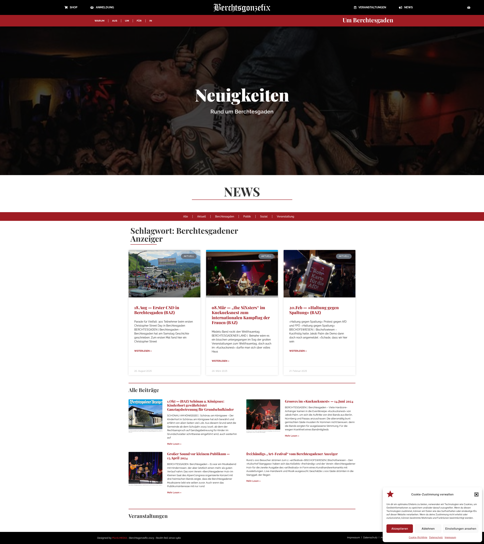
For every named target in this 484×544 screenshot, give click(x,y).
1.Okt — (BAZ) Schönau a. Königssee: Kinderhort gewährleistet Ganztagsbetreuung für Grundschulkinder (200, 405)
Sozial (264, 216)
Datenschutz (436, 537)
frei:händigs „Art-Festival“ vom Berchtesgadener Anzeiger (292, 454)
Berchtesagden (224, 216)
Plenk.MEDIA (119, 537)
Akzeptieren (399, 528)
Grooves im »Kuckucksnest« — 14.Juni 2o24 (319, 401)
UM (127, 20)
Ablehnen (428, 528)
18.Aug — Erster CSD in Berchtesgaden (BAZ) (156, 310)
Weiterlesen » (143, 351)
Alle (185, 216)
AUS (114, 20)
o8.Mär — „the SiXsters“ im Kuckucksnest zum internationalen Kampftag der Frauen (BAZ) (241, 315)
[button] (476, 494)
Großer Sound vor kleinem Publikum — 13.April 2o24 (198, 456)
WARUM (99, 20)
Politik (247, 216)
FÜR (139, 20)
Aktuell (201, 216)
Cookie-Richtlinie (418, 537)
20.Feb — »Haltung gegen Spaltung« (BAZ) (314, 310)
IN (150, 20)
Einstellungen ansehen (460, 528)
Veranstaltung (285, 216)
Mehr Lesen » (174, 444)
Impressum (450, 537)
